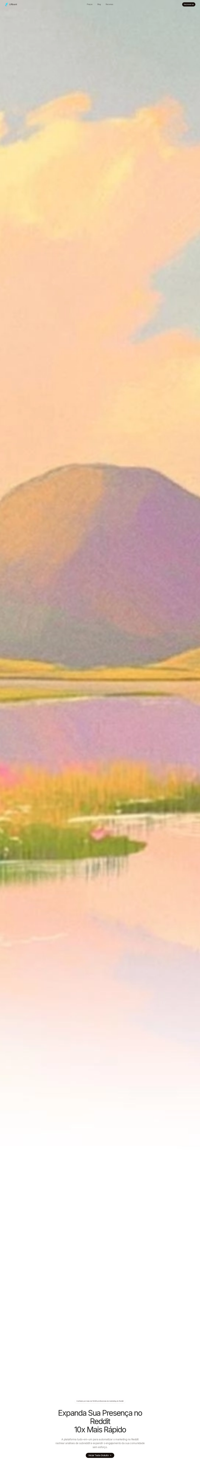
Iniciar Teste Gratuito (99, 1455)
